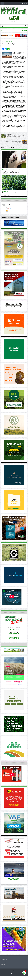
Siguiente (18, 140)
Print (16, 46)
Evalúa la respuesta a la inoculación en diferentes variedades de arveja (15, 136)
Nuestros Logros (4, 961)
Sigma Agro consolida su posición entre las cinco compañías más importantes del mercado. (12, 171)
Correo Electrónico (22, 46)
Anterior (10, 134)
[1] (24, 973)
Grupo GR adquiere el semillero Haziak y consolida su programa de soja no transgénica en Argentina (13, 192)
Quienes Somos (4, 959)
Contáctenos (3, 964)
